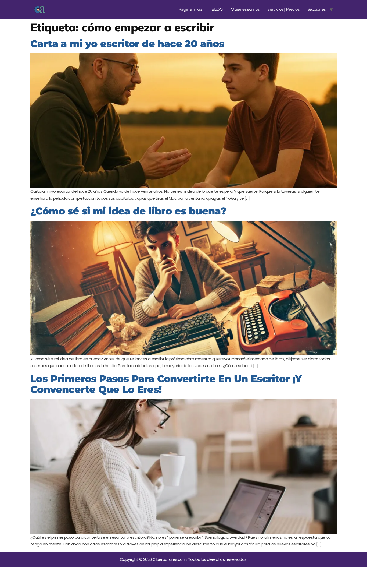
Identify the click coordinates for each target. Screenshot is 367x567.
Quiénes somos (245, 9)
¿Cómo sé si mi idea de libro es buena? (128, 211)
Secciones (316, 9)
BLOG (217, 9)
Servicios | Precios (283, 9)
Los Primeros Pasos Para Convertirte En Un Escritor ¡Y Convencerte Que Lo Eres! (166, 384)
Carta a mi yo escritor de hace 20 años (127, 44)
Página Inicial (190, 9)
